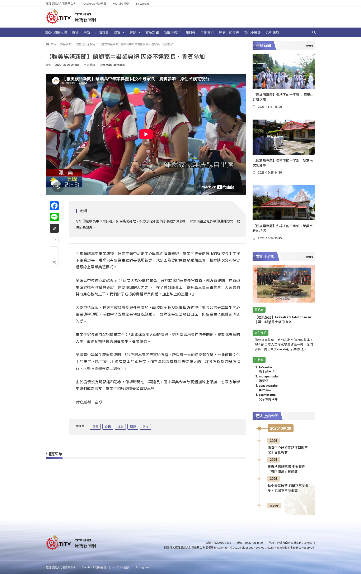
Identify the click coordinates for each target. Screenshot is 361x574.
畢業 (95, 426)
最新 (87, 32)
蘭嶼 (133, 426)
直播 (75, 32)
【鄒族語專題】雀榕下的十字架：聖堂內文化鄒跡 (283, 163)
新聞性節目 (172, 32)
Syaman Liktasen (112, 65)
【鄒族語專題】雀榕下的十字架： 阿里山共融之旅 (283, 97)
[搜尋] (314, 32)
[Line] (54, 217)
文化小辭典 (252, 32)
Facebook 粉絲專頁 (94, 3)
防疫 (145, 426)
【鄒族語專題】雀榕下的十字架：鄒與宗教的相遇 (283, 228)
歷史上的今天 (229, 32)
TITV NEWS (83, 14)
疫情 (108, 426)
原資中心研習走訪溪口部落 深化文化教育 (288, 450)
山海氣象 (102, 32)
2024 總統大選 (56, 32)
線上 (120, 426)
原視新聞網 (85, 19)
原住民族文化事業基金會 (61, 3)
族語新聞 (152, 32)
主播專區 (207, 32)
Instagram (142, 3)
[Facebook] (54, 205)
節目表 (191, 32)
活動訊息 (272, 32)
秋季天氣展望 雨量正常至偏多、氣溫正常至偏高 (288, 488)
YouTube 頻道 (121, 3)
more (274, 505)
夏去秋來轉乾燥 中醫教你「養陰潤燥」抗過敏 (286, 469)
